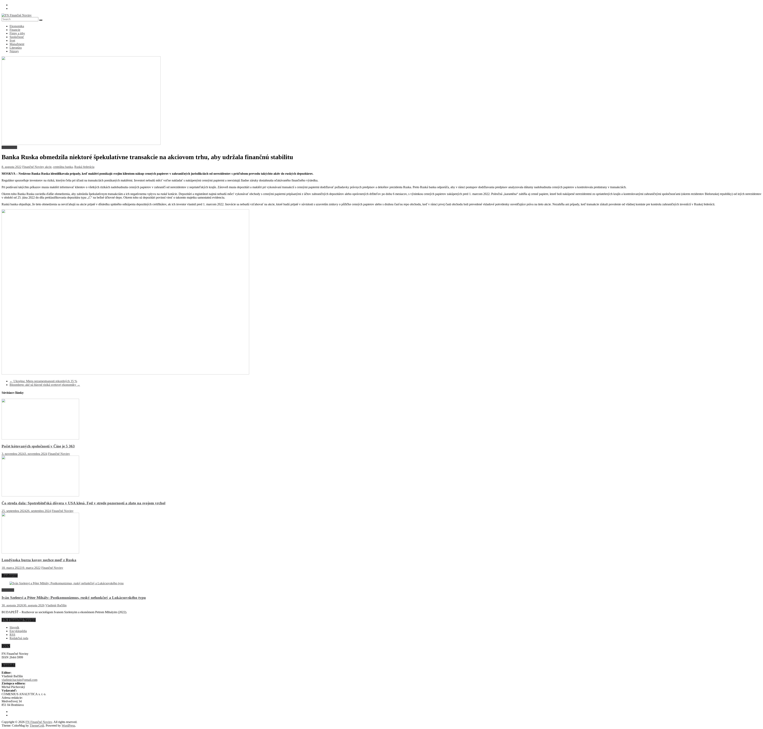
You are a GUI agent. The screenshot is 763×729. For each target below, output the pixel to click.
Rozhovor (8, 590)
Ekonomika (17, 26)
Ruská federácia (84, 167)
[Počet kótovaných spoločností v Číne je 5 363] (40, 438)
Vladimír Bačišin (56, 605)
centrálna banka (63, 167)
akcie (48, 167)
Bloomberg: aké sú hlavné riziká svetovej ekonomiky (45, 384)
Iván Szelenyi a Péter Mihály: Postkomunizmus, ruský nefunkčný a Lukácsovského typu (74, 597)
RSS (12, 634)
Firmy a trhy (17, 33)
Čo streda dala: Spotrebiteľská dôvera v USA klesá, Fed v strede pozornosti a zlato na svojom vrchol (83, 503)
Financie (15, 29)
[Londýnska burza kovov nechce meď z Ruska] (40, 552)
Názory (14, 51)
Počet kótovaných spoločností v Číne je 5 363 (38, 446)
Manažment (17, 44)
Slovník (14, 627)
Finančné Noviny (33, 167)
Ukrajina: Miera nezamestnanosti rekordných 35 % (43, 381)
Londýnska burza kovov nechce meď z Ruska (39, 560)
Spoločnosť (17, 37)
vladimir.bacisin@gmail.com (19, 679)
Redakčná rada (19, 638)
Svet (12, 40)
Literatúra (16, 47)
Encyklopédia (18, 631)
